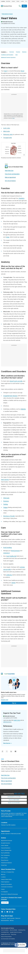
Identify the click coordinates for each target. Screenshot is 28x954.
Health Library (17, 720)
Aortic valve (6, 128)
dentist (13, 582)
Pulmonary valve (8, 134)
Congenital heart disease (10, 396)
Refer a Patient (4, 857)
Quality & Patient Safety (6, 879)
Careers (3, 889)
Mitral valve (6, 131)
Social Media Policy (5, 932)
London (22, 1)
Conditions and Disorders (7, 54)
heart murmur (5, 479)
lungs (7, 237)
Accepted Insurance (5, 843)
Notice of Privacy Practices (6, 936)
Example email (4, 699)
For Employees (4, 891)
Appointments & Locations (14, 796)
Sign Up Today (5, 902)
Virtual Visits (4, 865)
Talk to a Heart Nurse (14, 799)
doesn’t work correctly (16, 381)
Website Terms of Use (5, 934)
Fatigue (5, 507)
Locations (3, 877)
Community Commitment (6, 886)
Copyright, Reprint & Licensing (16, 932)
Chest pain (6, 498)
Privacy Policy (13, 934)
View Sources (6, 743)
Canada (13, 1)
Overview (11, 52)
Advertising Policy (21, 930)
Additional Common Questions (8, 57)
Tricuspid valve (7, 137)
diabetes (23, 409)
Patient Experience (5, 882)
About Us (3, 874)
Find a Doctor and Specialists (12, 174)
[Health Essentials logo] (9, 674)
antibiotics (9, 575)
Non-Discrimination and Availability (8, 938)
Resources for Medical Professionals (9, 894)
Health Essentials (11, 918)
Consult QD (3, 918)
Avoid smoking (7, 547)
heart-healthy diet (11, 556)
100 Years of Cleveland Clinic (7, 872)
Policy (13, 118)
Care (16, 54)
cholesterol (6, 553)
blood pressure (15, 550)
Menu (24, 6)
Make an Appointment (10, 177)
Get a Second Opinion (10, 180)
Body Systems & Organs (7, 13)
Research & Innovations (6, 884)
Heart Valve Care (9, 170)
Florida (18, 1)
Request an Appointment (14, 802)
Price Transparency (5, 855)
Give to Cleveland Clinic (6, 850)
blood (22, 71)
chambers (21, 198)
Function (18, 52)
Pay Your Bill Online (5, 852)
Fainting (5, 504)
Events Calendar (4, 845)
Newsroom (17, 918)
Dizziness (6, 501)
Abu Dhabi (8, 1)
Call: (4, 943)
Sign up (14, 703)
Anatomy (24, 52)
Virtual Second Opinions (6, 862)
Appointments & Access (6, 840)
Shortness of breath (9, 516)
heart (5, 71)
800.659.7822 (19, 794)
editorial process (7, 722)
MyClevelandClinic (5, 920)
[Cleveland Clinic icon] (2, 674)
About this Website (13, 930)
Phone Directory (4, 860)
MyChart (12, 920)
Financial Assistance (5, 848)
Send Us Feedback (5, 930)
